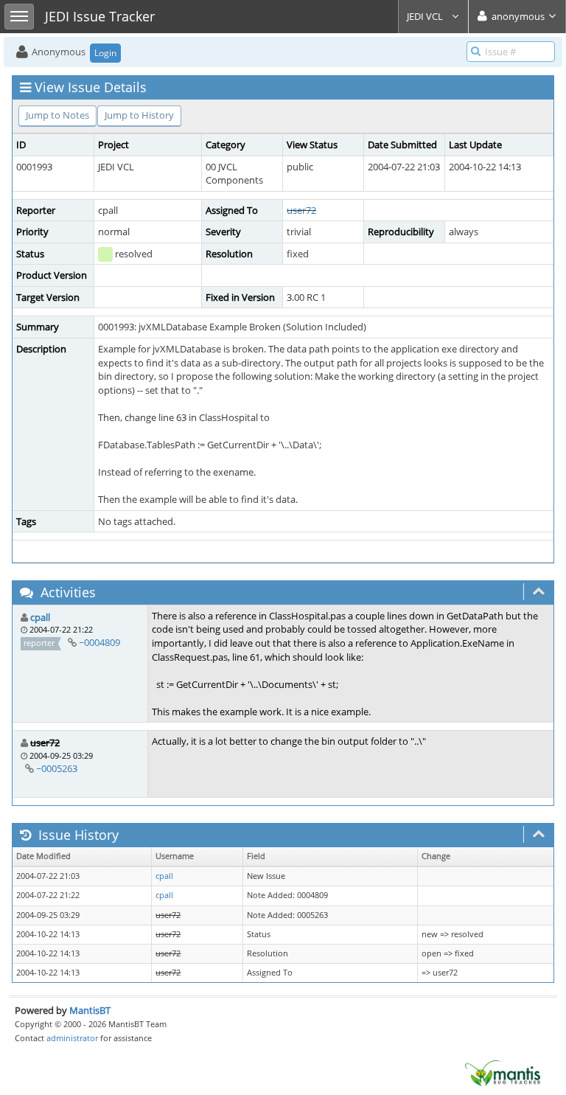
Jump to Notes (57, 115)
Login (105, 52)
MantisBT (90, 1010)
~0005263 (56, 768)
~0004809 (99, 642)
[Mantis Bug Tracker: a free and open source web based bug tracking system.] (502, 1072)
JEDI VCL (426, 16)
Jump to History (139, 115)
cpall (40, 617)
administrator (72, 1037)
